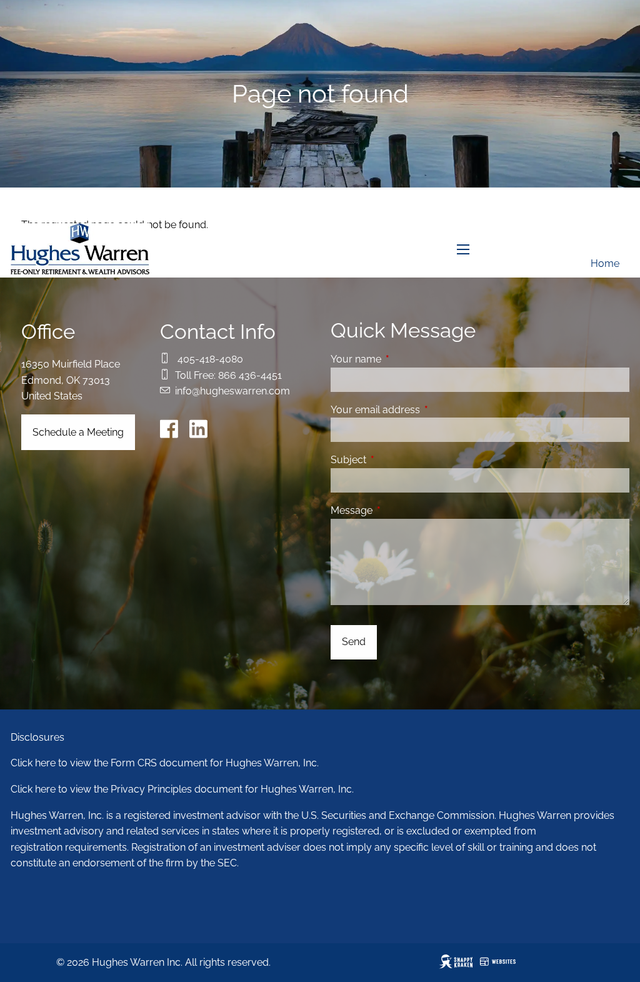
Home (605, 263)
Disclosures (37, 737)
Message (400, 510)
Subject (396, 460)
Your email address (423, 410)
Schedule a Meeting (78, 432)
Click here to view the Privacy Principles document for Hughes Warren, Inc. (182, 789)
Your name (404, 359)
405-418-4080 (210, 359)
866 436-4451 (250, 375)
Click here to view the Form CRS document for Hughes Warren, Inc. (165, 763)
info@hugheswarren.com (232, 391)
